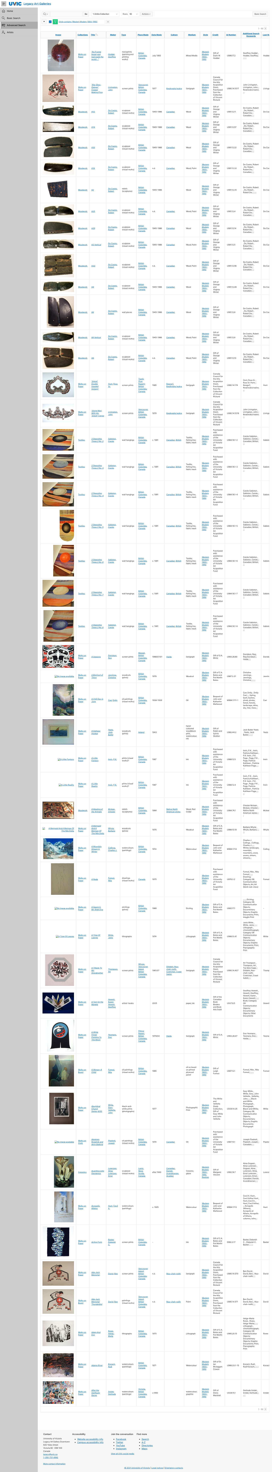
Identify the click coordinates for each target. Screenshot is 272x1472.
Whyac (141, 964)
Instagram (121, 1448)
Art (109, 971)
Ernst (110, 1176)
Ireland (141, 732)
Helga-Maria (111, 1334)
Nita (110, 880)
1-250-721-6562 (50, 1457)
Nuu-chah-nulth (173, 1273)
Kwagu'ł (169, 384)
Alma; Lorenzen (112, 1172)
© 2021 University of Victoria (137, 1468)
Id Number (231, 35)
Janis (110, 937)
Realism (205, 1177)
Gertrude (112, 1394)
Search (145, 1439)
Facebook (121, 1439)
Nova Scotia (141, 1172)
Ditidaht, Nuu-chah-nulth (172, 967)
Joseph (111, 1143)
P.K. (115, 759)
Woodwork (82, 111)
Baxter (111, 1239)
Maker (113, 35)
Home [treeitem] (10, 11)
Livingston (112, 87)
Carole (111, 441)
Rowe (110, 1331)
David (110, 1273)
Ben (116, 1273)
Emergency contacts (174, 1468)
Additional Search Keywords (251, 34)
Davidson (112, 655)
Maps (144, 1448)
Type (123, 35)
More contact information (54, 1464)
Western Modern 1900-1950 (205, 56)
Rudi (110, 1366)
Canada (141, 58)
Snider (111, 1391)
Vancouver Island (143, 967)
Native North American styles (173, 810)
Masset (141, 653)
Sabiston (112, 439)
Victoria (141, 1389)
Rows (125, 14)
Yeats (110, 730)
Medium (192, 35)
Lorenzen (112, 1168)
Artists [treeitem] (10, 32)
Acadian (170, 1176)
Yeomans (112, 1035)
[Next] (265, 28)
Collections (83, 35)
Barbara (111, 831)
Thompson (112, 969)
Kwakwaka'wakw (174, 88)
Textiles (81, 440)
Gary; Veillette (111, 1108)
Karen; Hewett (111, 1003)
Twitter (119, 1442)
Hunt (110, 384)
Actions (145, 14)
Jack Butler (110, 733)
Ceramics (82, 1172)
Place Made (143, 35)
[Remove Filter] (108, 21)
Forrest (111, 878)
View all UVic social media (122, 1453)
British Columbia (142, 54)
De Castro (112, 110)
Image (58, 35)
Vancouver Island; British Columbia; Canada (143, 1273)
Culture (174, 35)
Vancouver (143, 85)
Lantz (140, 1168)
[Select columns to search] (46, 14)
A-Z (143, 1442)
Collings (111, 848)
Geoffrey (112, 57)
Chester (111, 811)
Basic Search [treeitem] (13, 18)
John (110, 90)
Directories (147, 1445)
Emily (115, 700)
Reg (110, 658)
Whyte (111, 828)
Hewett (111, 999)
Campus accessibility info (90, 1442)
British (178, 440)
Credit (215, 35)
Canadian (170, 111)
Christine (112, 677)
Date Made (157, 35)
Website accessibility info (90, 1439)
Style (205, 35)
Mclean (111, 809)
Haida (169, 657)
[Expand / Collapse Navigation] (3, 3)
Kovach (111, 1364)
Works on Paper (82, 55)
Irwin (110, 759)
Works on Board (82, 1070)
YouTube (120, 1445)
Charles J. (112, 850)
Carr (110, 700)
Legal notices (157, 1468)
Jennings (112, 675)
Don (110, 1037)
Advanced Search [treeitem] (16, 25)
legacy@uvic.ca (50, 1454)
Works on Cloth (82, 1141)
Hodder (111, 54)
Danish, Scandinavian (172, 1172)
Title (98, 34)
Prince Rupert (141, 1032)
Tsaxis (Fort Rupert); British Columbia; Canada (142, 385)
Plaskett (111, 1140)
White (110, 935)
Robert (111, 113)
